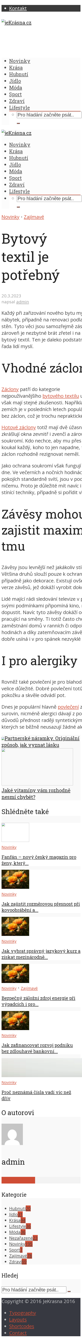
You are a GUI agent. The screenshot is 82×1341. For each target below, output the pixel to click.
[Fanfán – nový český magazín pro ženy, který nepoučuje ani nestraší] (15, 840)
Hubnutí (18, 74)
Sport (15, 94)
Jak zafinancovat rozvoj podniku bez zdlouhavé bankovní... (37, 1048)
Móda (15, 87)
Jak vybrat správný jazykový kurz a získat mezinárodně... (41, 954)
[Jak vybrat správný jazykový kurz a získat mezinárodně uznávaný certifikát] (15, 934)
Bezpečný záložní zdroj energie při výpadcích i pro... (38, 1001)
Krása (16, 67)
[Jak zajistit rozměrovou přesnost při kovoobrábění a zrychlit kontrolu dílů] (15, 887)
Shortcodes (21, 1326)
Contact (18, 1333)
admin (22, 302)
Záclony (10, 389)
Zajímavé (34, 217)
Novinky (19, 61)
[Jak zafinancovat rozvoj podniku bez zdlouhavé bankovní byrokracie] (15, 1028)
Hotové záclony (19, 427)
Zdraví (17, 101)
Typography (22, 1313)
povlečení (68, 706)
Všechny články (18, 1180)
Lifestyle (19, 107)
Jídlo (15, 81)
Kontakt (18, 8)
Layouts (18, 1319)
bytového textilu (61, 396)
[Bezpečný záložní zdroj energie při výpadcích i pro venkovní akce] (15, 981)
